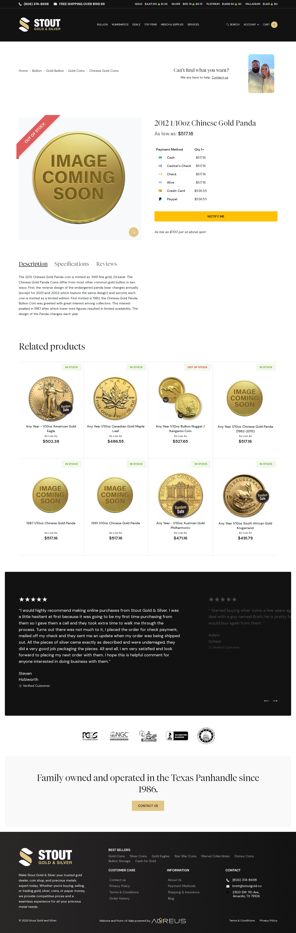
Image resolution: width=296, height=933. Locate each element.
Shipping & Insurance (184, 892)
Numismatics (120, 24)
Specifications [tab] (72, 264)
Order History (119, 898)
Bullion (102, 24)
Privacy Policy (119, 886)
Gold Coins (116, 856)
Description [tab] (33, 264)
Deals (136, 24)
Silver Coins (138, 856)
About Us (175, 880)
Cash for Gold (145, 861)
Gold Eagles (161, 856)
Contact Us (148, 806)
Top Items (150, 24)
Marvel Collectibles (215, 856)
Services (193, 24)
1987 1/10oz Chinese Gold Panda (50, 523)
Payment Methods (181, 886)
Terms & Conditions (124, 892)
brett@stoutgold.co (247, 886)
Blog (171, 898)
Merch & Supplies (172, 24)
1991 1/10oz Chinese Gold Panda (115, 523)
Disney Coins (244, 856)
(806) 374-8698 (36, 4)
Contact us (220, 77)
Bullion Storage (119, 861)
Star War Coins (185, 856)
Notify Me (215, 216)
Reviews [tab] (106, 264)
